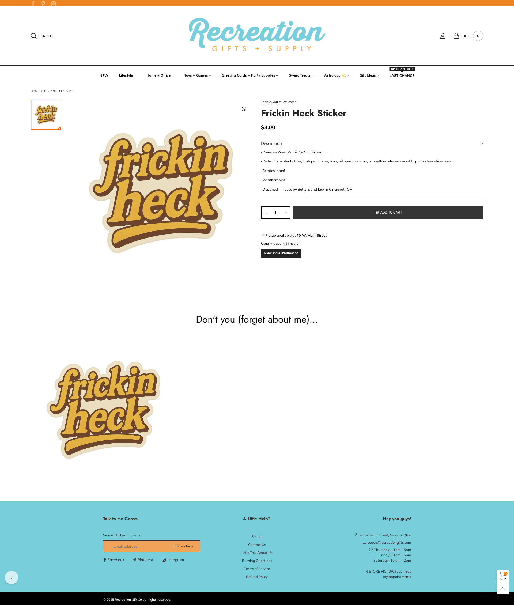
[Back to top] (503, 588)
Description (271, 143)
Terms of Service (257, 568)
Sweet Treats (300, 75)
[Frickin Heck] (161, 191)
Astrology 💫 (335, 75)
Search (257, 536)
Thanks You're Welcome (279, 102)
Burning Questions (257, 560)
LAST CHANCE (402, 75)
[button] (266, 212)
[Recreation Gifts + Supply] (257, 35)
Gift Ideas (368, 75)
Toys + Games (196, 75)
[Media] (243, 108)
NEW (104, 75)
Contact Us (257, 544)
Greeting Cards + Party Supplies (248, 75)
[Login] (446, 36)
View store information (281, 253)
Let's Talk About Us (256, 552)
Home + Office (158, 75)
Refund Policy (257, 576)
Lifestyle (126, 75)
